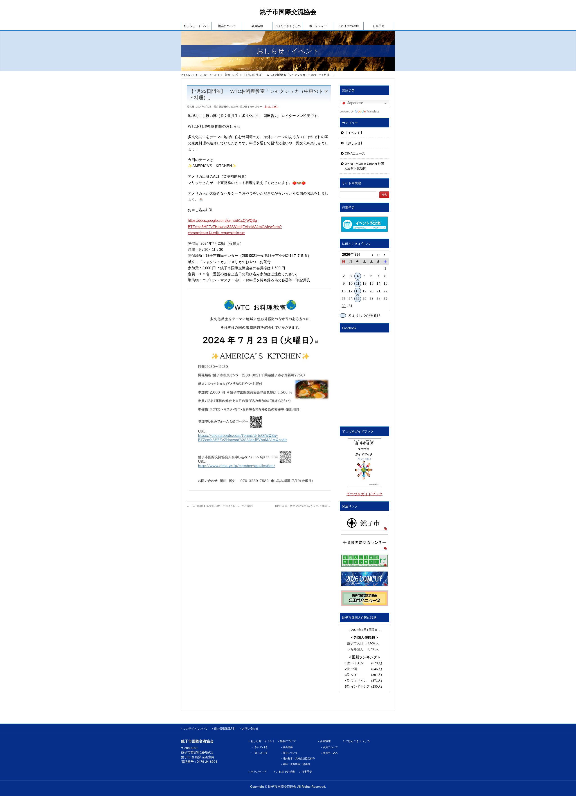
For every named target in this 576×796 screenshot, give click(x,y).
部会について (290, 752)
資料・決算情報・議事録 (296, 764)
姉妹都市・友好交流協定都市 (299, 758)
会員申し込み (330, 752)
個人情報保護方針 (225, 728)
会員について (330, 747)
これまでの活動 (285, 771)
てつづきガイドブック (364, 494)
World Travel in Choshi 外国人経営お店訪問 (364, 166)
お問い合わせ (250, 728)
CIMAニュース (355, 153)
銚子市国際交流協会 (288, 11)
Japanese (354, 103)
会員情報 (325, 741)
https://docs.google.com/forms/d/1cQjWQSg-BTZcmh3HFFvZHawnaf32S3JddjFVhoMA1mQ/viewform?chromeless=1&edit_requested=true (235, 227)
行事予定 (307, 771)
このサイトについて (195, 728)
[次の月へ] (385, 254)
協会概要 (288, 747)
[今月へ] (378, 254)
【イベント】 (354, 133)
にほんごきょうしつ (357, 741)
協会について (288, 741)
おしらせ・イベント (263, 741)
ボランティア (259, 771)
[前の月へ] (371, 254)
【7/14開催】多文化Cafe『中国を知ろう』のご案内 (220, 506)
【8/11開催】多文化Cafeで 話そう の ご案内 (302, 506)
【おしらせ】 (271, 106)
